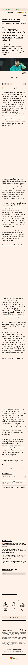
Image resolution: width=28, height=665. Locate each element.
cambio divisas (14, 605)
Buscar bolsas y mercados (9, 569)
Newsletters (16, 653)
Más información (5, 483)
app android (22, 611)
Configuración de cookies (9, 651)
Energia (18, 23)
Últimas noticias (6, 540)
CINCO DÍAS (14, 77)
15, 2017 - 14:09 (14, 79)
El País (24, 15)
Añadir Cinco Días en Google (10, 88)
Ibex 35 (3, 9)
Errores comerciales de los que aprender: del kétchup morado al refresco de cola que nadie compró (14, 551)
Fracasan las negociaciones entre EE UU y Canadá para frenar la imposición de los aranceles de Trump (14, 557)
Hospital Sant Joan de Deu (11, 476)
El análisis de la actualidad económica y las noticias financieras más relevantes (12, 461)
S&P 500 (14, 9)
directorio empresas (22, 606)
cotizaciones (5, 611)
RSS (12, 653)
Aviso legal (12, 649)
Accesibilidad (5, 653)
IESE (3, 476)
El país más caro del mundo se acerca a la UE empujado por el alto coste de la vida (14, 562)
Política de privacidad (19, 651)
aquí (24, 487)
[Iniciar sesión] (25, 12)
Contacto (8, 649)
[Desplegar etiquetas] (25, 477)
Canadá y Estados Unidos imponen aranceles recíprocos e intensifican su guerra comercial (14, 544)
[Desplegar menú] (3, 12)
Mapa (10, 653)
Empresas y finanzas (11, 20)
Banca (3, 23)
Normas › (24, 469)
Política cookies (18, 649)
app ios (14, 611)
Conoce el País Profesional (14, 617)
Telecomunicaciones (10, 23)
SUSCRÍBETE (20, 12)
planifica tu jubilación (5, 606)
